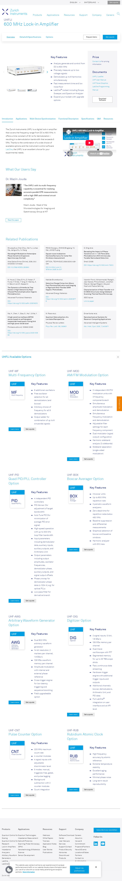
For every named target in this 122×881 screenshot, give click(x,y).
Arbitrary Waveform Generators (9, 857)
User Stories (47, 849)
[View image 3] (32, 90)
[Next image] (47, 72)
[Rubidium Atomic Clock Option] (76, 754)
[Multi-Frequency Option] (17, 391)
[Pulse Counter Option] (17, 750)
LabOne (9, 149)
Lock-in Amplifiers (9, 847)
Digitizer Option (79, 620)
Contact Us (96, 61)
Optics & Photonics (25, 841)
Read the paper (13, 220)
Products (37, 15)
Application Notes (49, 844)
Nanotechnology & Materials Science (29, 851)
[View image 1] (11, 90)
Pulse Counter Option (25, 734)
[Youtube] (103, 844)
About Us (78, 838)
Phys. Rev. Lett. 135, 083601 (56, 326)
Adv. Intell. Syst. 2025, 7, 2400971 (96, 326)
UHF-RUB (73, 730)
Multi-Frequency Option (27, 375)
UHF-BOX (72, 475)
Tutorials (46, 841)
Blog (44, 847)
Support (83, 15)
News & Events (80, 849)
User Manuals (64, 841)
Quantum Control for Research (10, 842)
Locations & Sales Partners (82, 854)
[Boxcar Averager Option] (76, 494)
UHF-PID (14, 475)
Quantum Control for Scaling (10, 837)
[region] (55, 869)
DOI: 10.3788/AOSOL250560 (18, 267)
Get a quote (114, 2)
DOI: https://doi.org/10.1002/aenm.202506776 (61, 299)
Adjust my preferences (79, 869)
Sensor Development (26, 855)
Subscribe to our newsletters (107, 830)
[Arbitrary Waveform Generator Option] (17, 641)
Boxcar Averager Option (85, 479)
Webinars (46, 835)
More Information (29, 872)
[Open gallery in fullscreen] (25, 71)
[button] (75, 2)
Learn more (15, 429)
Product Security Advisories (65, 851)
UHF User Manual (99, 80)
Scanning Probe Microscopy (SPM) (29, 845)
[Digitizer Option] (76, 636)
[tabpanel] (61, 233)
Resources (69, 15)
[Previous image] (4, 72)
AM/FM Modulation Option (87, 375)
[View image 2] (21, 90)
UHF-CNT (14, 730)
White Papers (48, 838)
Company (97, 15)
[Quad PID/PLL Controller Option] (17, 499)
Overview (11, 37)
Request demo (91, 37)
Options (49, 37)
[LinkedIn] (96, 844)
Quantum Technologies (27, 835)
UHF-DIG (72, 616)
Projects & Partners (82, 847)
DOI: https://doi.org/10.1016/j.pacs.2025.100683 (23, 333)
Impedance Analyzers (6, 851)
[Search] (118, 14)
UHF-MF (14, 371)
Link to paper (89, 301)
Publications (47, 852)
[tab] (7, 119)
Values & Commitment (80, 842)
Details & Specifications (30, 37)
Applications (53, 15)
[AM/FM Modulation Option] (76, 391)
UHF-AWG (14, 616)
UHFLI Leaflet (97, 76)
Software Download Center (66, 837)
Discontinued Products (64, 857)
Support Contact (65, 847)
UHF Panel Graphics (100, 83)
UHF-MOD (73, 371)
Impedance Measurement (28, 838)
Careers (110, 15)
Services (62, 844)
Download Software (102, 99)
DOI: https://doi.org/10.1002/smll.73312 (98, 265)
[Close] (96, 867)
